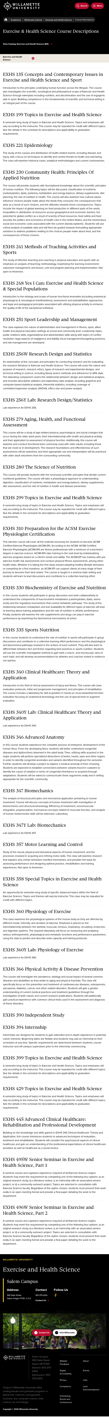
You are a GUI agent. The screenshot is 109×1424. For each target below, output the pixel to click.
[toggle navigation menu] (33, 58)
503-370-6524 (41, 1295)
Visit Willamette (67, 1332)
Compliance (65, 1386)
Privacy (63, 1380)
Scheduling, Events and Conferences (66, 1399)
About (86, 1360)
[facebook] (55, 1295)
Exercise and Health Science (58, 19)
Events (86, 1370)
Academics (16, 19)
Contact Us (44, 1332)
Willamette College (33, 19)
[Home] (5, 19)
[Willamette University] (21, 6)
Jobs (85, 1380)
